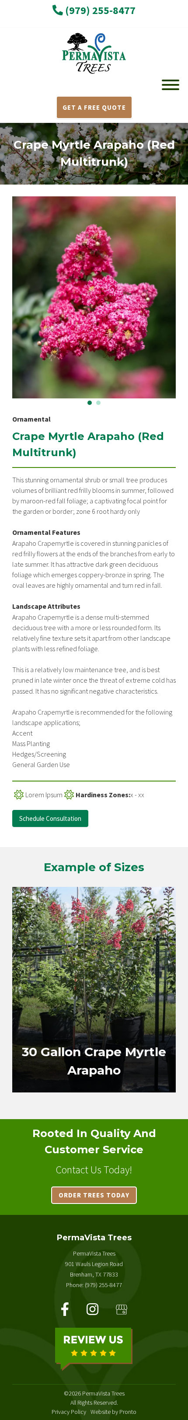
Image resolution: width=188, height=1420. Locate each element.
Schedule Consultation (50, 818)
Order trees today (94, 1195)
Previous (5, 297)
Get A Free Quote (94, 107)
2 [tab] (98, 403)
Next (182, 297)
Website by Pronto (113, 1412)
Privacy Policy (69, 1412)
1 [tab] (89, 403)
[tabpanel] (94, 297)
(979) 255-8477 (99, 10)
